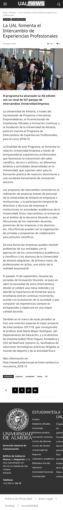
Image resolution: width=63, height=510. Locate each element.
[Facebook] (15, 390)
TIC (46, 376)
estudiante (30, 376)
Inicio (5, 12)
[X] (22, 390)
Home (39, 376)
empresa (19, 376)
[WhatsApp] (29, 390)
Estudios (12, 12)
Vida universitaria (18, 19)
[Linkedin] (35, 390)
